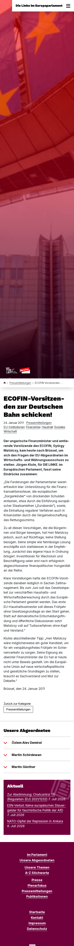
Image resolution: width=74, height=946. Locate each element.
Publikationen (37, 896)
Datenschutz (37, 929)
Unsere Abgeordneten (37, 860)
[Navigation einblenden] (68, 6)
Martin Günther (23, 767)
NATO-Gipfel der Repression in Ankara (35, 821)
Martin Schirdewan (26, 755)
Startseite (37, 912)
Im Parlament (37, 855)
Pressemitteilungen (20, 382)
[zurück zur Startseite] (18, 370)
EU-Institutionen (14, 427)
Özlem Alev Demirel (27, 743)
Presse (37, 880)
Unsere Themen (37, 867)
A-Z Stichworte (37, 873)
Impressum (37, 923)
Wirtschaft (10, 431)
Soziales (59, 427)
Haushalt (47, 427)
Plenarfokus (37, 885)
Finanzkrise (33, 427)
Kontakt (37, 917)
